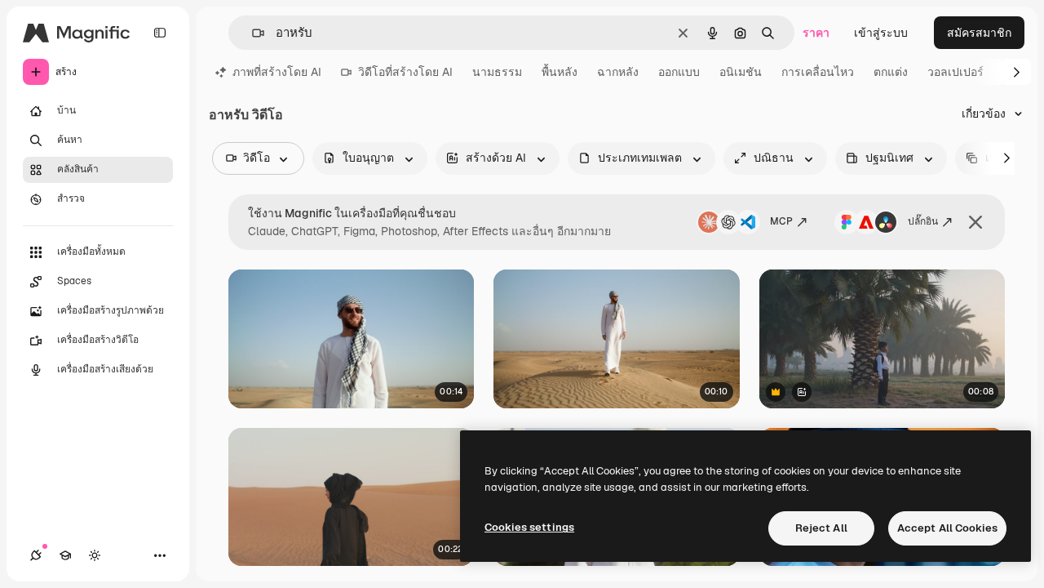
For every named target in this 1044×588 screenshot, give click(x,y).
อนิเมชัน (740, 72)
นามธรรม (497, 72)
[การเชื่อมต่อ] (36, 555)
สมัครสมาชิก (979, 32)
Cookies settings (529, 527)
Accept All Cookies (947, 528)
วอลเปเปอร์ (955, 72)
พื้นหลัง (559, 72)
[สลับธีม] (95, 555)
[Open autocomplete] (251, 33)
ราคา (816, 32)
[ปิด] (975, 222)
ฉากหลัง (618, 72)
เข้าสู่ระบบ (881, 32)
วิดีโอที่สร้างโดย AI (405, 72)
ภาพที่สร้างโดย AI (276, 72)
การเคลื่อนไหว (817, 72)
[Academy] (65, 555)
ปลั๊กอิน (923, 221)
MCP (781, 221)
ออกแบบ (679, 72)
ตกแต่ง (891, 72)
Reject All (821, 528)
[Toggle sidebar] (160, 33)
